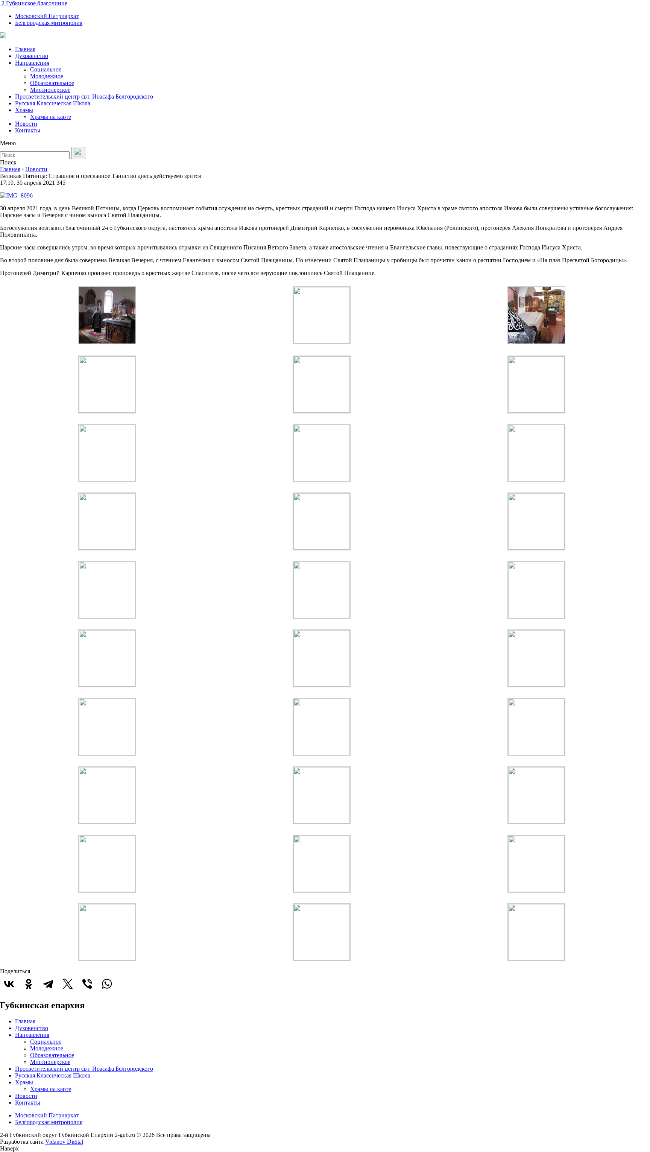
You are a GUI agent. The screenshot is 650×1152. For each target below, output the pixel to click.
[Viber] (87, 984)
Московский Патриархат (47, 16)
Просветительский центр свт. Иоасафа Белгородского (84, 96)
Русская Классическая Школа (52, 103)
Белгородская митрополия (48, 23)
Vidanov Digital (64, 1141)
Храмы (24, 110)
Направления (32, 62)
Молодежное (46, 76)
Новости (26, 123)
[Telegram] (48, 984)
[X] (68, 984)
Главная (25, 49)
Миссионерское (50, 90)
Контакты (27, 130)
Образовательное (52, 83)
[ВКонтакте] (9, 984)
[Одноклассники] (29, 984)
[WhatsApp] (107, 984)
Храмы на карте (50, 117)
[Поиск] (78, 153)
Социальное (45, 69)
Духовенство (31, 56)
